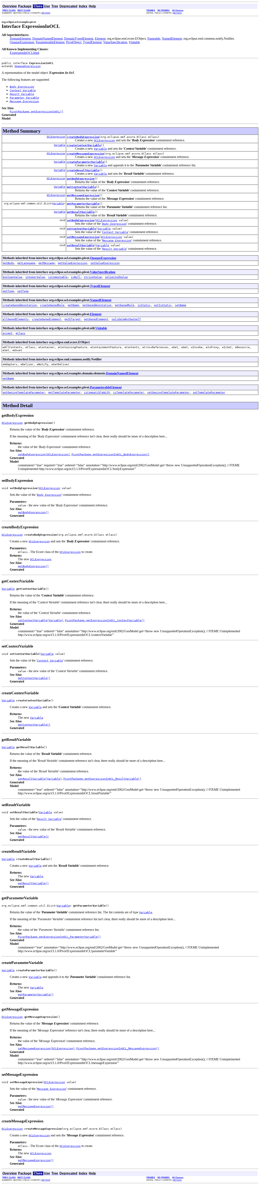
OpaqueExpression (22, 42)
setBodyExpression (80, 220)
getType (8, 291)
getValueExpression (72, 263)
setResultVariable (80, 245)
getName (73, 305)
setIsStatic (163, 305)
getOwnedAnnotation (97, 305)
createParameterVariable (85, 162)
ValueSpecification (115, 42)
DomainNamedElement (47, 38)
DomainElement (20, 38)
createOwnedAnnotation (20, 305)
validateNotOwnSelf (126, 319)
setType (23, 291)
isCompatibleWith (97, 392)
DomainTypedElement (78, 38)
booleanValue (12, 277)
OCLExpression (56, 136)
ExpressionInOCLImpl (24, 53)
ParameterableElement (50, 42)
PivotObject (73, 42)
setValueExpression (105, 263)
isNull (76, 277)
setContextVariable (81, 228)
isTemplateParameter (128, 392)
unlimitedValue (116, 277)
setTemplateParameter (209, 392)
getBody (8, 263)
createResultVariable (83, 170)
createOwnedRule (52, 305)
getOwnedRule (124, 305)
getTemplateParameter (64, 392)
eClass (20, 333)
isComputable (58, 277)
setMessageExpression (83, 237)
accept (7, 333)
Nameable (153, 38)
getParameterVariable (83, 203)
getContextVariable (81, 187)
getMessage (46, 263)
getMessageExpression (83, 195)
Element (100, 38)
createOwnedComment (46, 319)
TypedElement (92, 42)
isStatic (144, 305)
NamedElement (172, 38)
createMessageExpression (85, 153)
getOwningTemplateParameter (24, 392)
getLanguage (26, 263)
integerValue (35, 277)
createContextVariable (84, 145)
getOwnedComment (96, 319)
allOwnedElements (16, 319)
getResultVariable (80, 212)
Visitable (134, 42)
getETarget (72, 319)
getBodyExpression (80, 178)
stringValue (93, 277)
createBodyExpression (83, 136)
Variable (59, 145)
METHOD (45, 13)
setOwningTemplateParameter (168, 392)
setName (180, 305)
